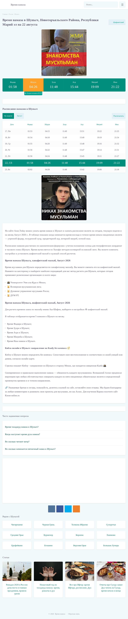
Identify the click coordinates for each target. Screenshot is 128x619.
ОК (76, 508)
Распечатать (119, 116)
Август (19, 116)
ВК (51, 508)
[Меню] (122, 4)
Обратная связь (74, 614)
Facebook (59, 508)
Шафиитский (118, 22)
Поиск (115, 4)
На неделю (8, 116)
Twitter (68, 508)
